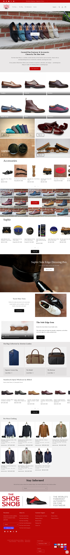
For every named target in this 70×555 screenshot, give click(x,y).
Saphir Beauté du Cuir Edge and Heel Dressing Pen (41, 240)
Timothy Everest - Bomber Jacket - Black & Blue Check (25, 440)
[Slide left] (31, 186)
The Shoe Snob (13, 540)
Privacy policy (27, 540)
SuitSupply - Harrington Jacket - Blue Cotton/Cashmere (8, 440)
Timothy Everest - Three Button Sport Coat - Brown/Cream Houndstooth (60, 440)
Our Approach (35, 68)
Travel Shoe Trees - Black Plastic (6, 179)
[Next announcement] (47, 1)
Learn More (34, 202)
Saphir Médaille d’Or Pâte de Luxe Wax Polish (30, 240)
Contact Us (37, 525)
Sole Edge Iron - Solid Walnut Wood (34, 179)
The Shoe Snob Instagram (24, 527)
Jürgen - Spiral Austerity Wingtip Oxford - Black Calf (20, 400)
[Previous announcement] (22, 1)
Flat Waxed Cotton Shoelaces (20, 178)
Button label (49, 269)
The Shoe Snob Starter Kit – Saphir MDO (46, 179)
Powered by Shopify (20, 540)
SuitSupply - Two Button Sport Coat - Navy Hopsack (8, 466)
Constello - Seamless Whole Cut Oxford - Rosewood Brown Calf (47, 401)
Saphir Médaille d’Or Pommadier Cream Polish (6, 240)
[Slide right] (38, 186)
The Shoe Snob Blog (23, 520)
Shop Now (35, 34)
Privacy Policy (54, 515)
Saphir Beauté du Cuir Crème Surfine (17, 240)
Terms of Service (55, 518)
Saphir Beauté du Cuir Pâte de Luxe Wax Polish (53, 240)
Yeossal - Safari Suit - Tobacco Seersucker (41, 440)
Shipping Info (38, 523)
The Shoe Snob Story (23, 515)
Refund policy (27, 541)
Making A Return (39, 518)
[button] (14, 7)
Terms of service (21, 541)
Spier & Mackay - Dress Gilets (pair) (42, 465)
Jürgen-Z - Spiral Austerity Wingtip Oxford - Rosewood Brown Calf (59, 401)
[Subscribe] (45, 488)
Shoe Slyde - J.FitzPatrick (59, 178)
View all (35, 251)
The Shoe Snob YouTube (24, 525)
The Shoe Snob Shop (23, 518)
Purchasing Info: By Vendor (41, 515)
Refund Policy (38, 520)
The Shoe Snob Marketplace (25, 523)
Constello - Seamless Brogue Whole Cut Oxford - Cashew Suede (33, 401)
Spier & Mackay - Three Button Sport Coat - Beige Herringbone (25, 466)
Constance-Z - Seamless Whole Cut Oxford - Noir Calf (7, 400)
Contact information (12, 541)
